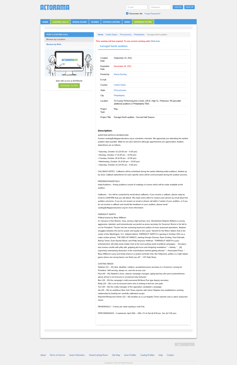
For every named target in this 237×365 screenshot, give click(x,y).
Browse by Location (55, 39)
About (43, 355)
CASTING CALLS (60, 22)
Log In (178, 7)
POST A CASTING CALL (57, 35)
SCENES (95, 22)
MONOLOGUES (80, 22)
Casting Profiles (147, 355)
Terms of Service (57, 355)
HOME (45, 22)
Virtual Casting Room (98, 355)
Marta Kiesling (120, 74)
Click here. (155, 41)
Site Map (116, 355)
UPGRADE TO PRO (143, 22)
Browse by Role (53, 44)
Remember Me (136, 14)
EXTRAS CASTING (111, 22)
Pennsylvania (125, 34)
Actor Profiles (130, 355)
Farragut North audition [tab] (114, 46)
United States (111, 34)
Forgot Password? (152, 14)
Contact (170, 355)
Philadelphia (139, 34)
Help (161, 355)
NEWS (127, 22)
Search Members (77, 355)
